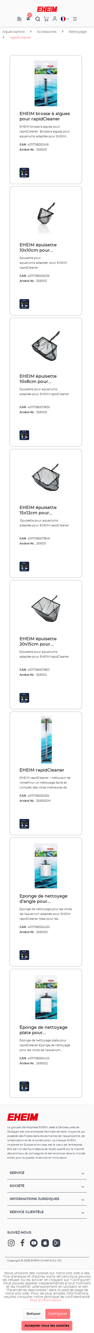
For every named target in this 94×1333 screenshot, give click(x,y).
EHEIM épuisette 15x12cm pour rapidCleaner (38, 511)
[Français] (65, 18)
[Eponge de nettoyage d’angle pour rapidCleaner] (46, 866)
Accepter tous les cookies (47, 1325)
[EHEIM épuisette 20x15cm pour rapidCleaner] (46, 608)
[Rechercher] (37, 19)
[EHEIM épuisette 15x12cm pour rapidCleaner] (46, 477)
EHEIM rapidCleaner (42, 770)
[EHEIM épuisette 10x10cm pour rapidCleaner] (46, 215)
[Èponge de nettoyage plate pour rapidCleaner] (46, 997)
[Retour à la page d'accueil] (47, 9)
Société (17, 1186)
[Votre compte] (55, 19)
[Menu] (75, 19)
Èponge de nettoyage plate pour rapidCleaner (43, 1030)
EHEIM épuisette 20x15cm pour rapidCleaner (38, 642)
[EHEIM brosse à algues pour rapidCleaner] (46, 83)
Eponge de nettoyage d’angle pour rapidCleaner (43, 899)
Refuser (33, 1314)
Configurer (57, 1314)
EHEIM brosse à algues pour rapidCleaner (45, 116)
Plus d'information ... (47, 1300)
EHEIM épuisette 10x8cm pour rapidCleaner (38, 379)
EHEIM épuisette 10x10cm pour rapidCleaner (38, 248)
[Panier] (44, 19)
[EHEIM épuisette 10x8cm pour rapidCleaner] (46, 346)
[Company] (19, 18)
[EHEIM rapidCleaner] (46, 740)
